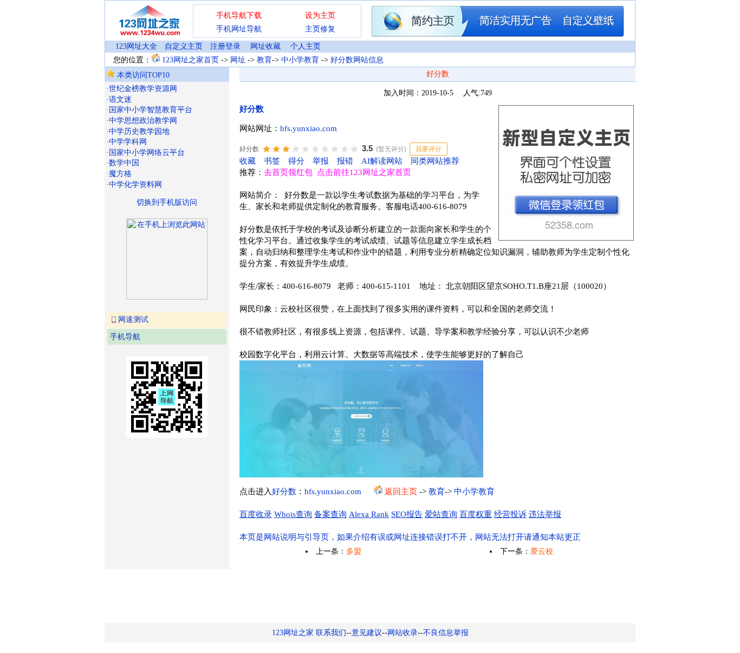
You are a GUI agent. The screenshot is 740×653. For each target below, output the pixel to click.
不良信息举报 (446, 633)
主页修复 (320, 29)
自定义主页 (184, 46)
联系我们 (331, 633)
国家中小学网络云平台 (147, 152)
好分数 (251, 109)
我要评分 (429, 149)
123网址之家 (293, 633)
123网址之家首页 (190, 60)
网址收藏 (265, 46)
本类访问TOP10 (142, 75)
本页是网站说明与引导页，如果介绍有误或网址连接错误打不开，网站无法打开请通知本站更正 (410, 537)
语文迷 (120, 99)
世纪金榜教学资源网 (143, 89)
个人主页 (305, 46)
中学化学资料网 (135, 184)
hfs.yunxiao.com (308, 128)
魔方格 (120, 174)
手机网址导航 (239, 29)
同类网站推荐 (435, 161)
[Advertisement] (160, 502)
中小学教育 (300, 60)
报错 (345, 161)
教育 (264, 60)
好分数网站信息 (357, 60)
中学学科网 (128, 142)
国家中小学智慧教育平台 (150, 110)
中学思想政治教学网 (143, 121)
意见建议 (367, 633)
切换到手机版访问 (167, 202)
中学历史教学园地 (139, 131)
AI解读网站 (382, 161)
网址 (237, 60)
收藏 (247, 161)
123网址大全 (136, 46)
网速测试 (133, 319)
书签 (272, 161)
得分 (296, 161)
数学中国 (124, 163)
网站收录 (402, 633)
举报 (321, 161)
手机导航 (125, 337)
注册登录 (225, 46)
